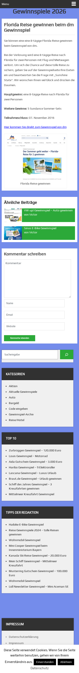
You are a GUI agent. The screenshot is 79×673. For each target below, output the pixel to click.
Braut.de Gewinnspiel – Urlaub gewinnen (35, 478)
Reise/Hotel (16, 420)
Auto (12, 397)
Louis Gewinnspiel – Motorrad (28, 456)
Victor (33, 214)
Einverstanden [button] (45, 662)
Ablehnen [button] (66, 662)
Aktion (13, 386)
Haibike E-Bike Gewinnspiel (26, 524)
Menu (5, 4)
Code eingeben (18, 408)
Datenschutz (40, 668)
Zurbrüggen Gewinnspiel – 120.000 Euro (35, 450)
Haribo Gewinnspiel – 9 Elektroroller (32, 467)
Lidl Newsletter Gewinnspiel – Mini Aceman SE (38, 586)
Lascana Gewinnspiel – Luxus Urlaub (32, 473)
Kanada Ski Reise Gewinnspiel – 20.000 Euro (37, 555)
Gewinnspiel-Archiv (21, 414)
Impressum (16, 643)
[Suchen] (66, 354)
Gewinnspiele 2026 (39, 11)
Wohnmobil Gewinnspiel (24, 540)
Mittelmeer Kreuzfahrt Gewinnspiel (31, 494)
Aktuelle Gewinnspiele (23, 391)
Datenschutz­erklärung (23, 636)
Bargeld (14, 403)
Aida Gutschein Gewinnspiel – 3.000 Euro (35, 461)
